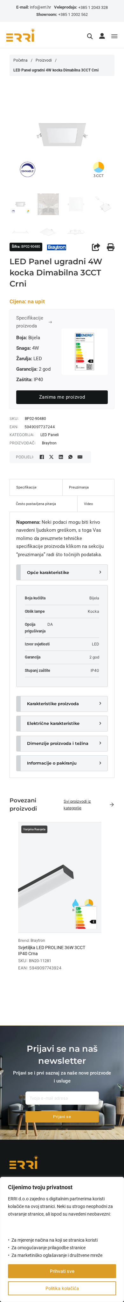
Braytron (49, 443)
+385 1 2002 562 (73, 14)
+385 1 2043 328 (93, 7)
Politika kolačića (62, 1288)
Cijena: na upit (27, 302)
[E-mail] (80, 457)
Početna (20, 60)
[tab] (36, 487)
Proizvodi (44, 60)
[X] (51, 457)
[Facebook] (41, 457)
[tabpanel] (62, 644)
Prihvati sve (62, 1271)
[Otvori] (114, 37)
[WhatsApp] (70, 457)
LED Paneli (49, 435)
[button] (62, 572)
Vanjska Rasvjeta (34, 829)
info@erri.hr (40, 7)
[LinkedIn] (60, 457)
